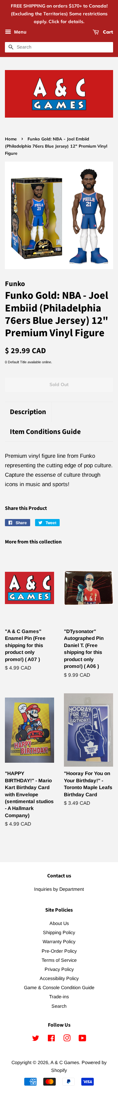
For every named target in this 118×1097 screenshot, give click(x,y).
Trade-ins (59, 996)
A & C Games (64, 1062)
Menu (20, 32)
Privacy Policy (59, 969)
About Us (59, 923)
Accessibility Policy (59, 978)
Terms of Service (59, 960)
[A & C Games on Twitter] (35, 1039)
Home (11, 138)
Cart (107, 32)
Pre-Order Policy (59, 951)
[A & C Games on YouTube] (82, 1039)
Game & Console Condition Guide (59, 987)
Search (59, 1006)
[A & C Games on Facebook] (51, 1039)
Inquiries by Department (59, 889)
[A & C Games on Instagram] (66, 1039)
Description (28, 412)
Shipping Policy (59, 932)
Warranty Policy (59, 941)
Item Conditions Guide (45, 432)
